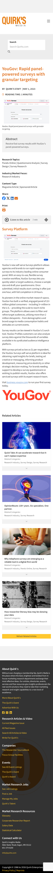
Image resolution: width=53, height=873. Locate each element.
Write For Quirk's (10, 737)
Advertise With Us (10, 707)
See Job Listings (10, 788)
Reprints (20, 870)
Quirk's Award (9, 776)
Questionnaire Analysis (28, 162)
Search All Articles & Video (14, 732)
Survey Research (18, 166)
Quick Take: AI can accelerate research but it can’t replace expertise (25, 454)
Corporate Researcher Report (16, 820)
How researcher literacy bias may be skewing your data (25, 613)
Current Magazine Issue (13, 723)
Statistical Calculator (12, 830)
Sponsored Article (28, 187)
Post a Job (7, 793)
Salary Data (7, 825)
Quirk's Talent (8, 803)
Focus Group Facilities (12, 754)
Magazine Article (10, 187)
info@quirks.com (9, 853)
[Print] (4, 210)
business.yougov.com (17, 382)
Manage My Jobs (10, 798)
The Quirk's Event (10, 702)
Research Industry (11, 176)
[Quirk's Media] (14, 21)
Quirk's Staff (13, 88)
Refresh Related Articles (26, 636)
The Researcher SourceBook (15, 749)
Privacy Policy (8, 870)
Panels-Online (9, 162)
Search (13, 42)
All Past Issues (8, 728)
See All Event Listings (12, 767)
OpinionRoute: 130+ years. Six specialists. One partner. (26, 507)
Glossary (6, 815)
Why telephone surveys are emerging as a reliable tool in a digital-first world (24, 560)
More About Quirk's (11, 697)
